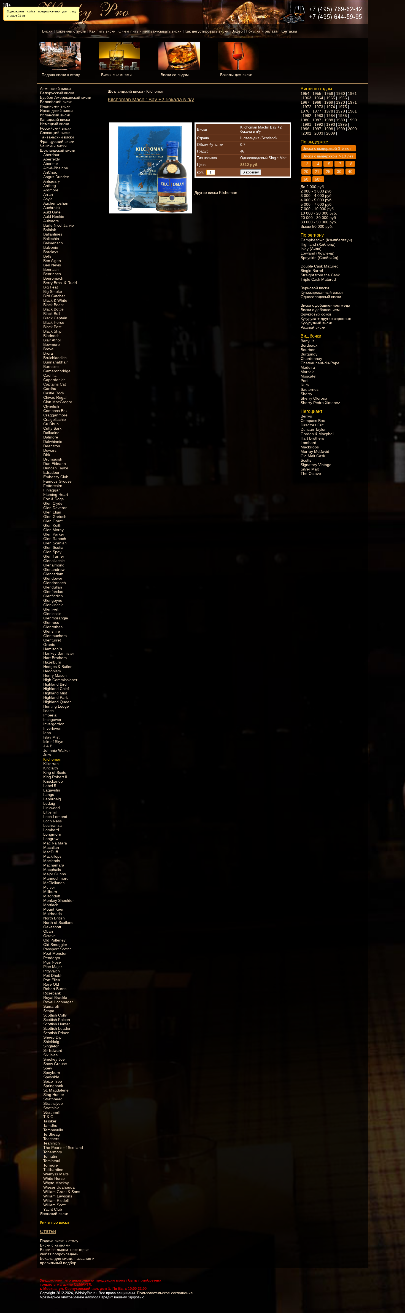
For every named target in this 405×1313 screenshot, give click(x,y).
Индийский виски (55, 106)
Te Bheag (51, 1134)
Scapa (48, 1011)
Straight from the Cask (320, 275)
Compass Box (55, 410)
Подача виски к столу (61, 75)
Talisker (49, 1121)
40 (350, 171)
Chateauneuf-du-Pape (320, 363)
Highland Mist (55, 693)
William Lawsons (57, 1196)
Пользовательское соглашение (165, 1293)
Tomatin (50, 1156)
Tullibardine (53, 1169)
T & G (48, 1116)
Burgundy (309, 354)
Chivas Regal (54, 397)
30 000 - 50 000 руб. (319, 222)
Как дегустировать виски (206, 31)
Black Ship (52, 331)
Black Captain (55, 318)
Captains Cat (54, 384)
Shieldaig (51, 1041)
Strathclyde (53, 1103)
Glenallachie (54, 560)
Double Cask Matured (320, 266)
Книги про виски (54, 1222)
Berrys (306, 416)
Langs (48, 794)
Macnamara (53, 865)
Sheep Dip (52, 1037)
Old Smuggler (55, 944)
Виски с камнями (116, 75)
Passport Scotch (57, 949)
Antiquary (51, 181)
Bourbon (308, 349)
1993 (330, 124)
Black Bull (51, 313)
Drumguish (52, 459)
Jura (47, 755)
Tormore (50, 1165)
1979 (340, 111)
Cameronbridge (57, 371)
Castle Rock (53, 393)
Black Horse (53, 322)
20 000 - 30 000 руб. (319, 217)
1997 (316, 129)
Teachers (51, 1138)
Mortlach (50, 905)
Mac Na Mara (55, 843)
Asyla (48, 199)
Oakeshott (52, 927)
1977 (316, 111)
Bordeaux (309, 345)
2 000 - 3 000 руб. (317, 191)
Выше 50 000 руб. (317, 226)
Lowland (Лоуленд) (317, 253)
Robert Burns (54, 988)
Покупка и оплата (261, 31)
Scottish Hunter (56, 1024)
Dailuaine (51, 432)
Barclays (50, 252)
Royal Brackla (55, 997)
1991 (307, 124)
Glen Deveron (55, 508)
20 (306, 171)
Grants (49, 644)
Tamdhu (50, 1125)
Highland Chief (56, 688)
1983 (318, 115)
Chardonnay (311, 358)
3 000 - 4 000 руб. (317, 195)
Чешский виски (53, 146)
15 (328, 164)
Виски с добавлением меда (325, 305)
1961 (352, 93)
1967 (305, 102)
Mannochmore (56, 878)
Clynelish (51, 406)
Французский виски (57, 141)
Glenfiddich (53, 596)
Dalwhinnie (52, 441)
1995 (342, 124)
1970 (340, 102)
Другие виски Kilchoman (216, 192)
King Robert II (55, 777)
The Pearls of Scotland (63, 1147)
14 (317, 164)
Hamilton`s (52, 649)
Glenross (51, 622)
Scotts (306, 460)
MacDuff (50, 852)
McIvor (49, 887)
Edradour (51, 472)
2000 (352, 129)
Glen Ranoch (54, 538)
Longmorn (52, 834)
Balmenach (53, 243)
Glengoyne (52, 600)
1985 (342, 115)
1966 (342, 98)
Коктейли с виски (71, 31)
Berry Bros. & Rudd (60, 282)
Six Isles (50, 1055)
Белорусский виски (57, 93)
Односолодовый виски (321, 297)
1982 (307, 115)
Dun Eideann (54, 463)
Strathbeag (53, 1099)
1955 (316, 93)
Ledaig (49, 803)
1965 (330, 98)
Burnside (51, 366)
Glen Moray (53, 530)
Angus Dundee (56, 177)
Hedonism (52, 671)
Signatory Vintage (316, 464)
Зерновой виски (315, 288)
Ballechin (51, 238)
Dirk (46, 455)
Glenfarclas (53, 591)
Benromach (53, 278)
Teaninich (51, 1143)
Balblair (49, 230)
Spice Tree (52, 1081)
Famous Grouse (57, 481)
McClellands (53, 883)
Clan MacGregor (57, 402)
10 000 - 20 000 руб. (319, 213)
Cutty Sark (52, 428)
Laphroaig (52, 799)
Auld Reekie (53, 216)
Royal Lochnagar (58, 1002)
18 (350, 164)
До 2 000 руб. (313, 186)
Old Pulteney (54, 940)
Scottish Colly (55, 1015)
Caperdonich (54, 380)
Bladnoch (51, 335)
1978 (328, 111)
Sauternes (309, 389)
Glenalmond (53, 565)
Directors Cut (312, 425)
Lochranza (52, 825)
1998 (328, 129)
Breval (48, 349)
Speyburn (51, 1072)
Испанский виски (55, 115)
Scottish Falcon (56, 1019)
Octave (49, 936)
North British (54, 918)
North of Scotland (58, 922)
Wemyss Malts (56, 1174)
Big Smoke (52, 291)
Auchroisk (51, 207)
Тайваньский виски (57, 137)
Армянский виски (55, 88)
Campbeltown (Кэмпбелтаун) (326, 240)
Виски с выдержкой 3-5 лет (327, 148)
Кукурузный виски (316, 323)
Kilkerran (51, 763)
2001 (307, 133)
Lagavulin (51, 790)
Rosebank (52, 993)
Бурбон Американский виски (65, 97)
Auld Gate (52, 212)
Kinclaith (50, 768)
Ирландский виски (56, 110)
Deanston (51, 446)
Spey (47, 1068)
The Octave (311, 473)
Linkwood (51, 808)
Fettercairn (52, 485)
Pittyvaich (51, 971)
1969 (328, 102)
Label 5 (49, 785)
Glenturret (52, 640)
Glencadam (53, 574)
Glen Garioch (54, 516)
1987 (316, 120)
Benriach (51, 269)
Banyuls (307, 341)
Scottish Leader (57, 1028)
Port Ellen (51, 980)
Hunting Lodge (56, 706)
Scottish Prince (56, 1033)
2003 (318, 133)
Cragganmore (55, 415)
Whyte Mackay (56, 1183)
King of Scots (54, 772)
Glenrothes (53, 627)
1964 (318, 98)
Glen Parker (53, 534)
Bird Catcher (54, 296)
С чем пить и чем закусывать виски (150, 31)
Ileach (48, 710)
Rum (305, 385)
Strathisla (51, 1108)
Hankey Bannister (58, 653)
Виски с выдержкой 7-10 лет (328, 156)
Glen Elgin (52, 512)
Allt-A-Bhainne (55, 168)
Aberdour (51, 155)
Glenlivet (50, 609)
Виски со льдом (175, 75)
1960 (340, 93)
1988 (328, 120)
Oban (48, 931)
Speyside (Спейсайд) (319, 257)
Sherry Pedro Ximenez (320, 402)
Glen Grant (53, 521)
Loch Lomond (55, 816)
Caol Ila (49, 375)
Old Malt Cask (313, 456)
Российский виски (56, 128)
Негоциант (311, 411)
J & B (47, 746)
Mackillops (52, 856)
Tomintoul (51, 1161)
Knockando (53, 781)
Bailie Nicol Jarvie (58, 225)
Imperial (50, 715)
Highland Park (55, 697)
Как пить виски (102, 31)
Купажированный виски (322, 292)
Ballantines (52, 234)
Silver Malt (310, 469)
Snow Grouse (55, 1063)
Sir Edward (52, 1050)
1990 (352, 120)
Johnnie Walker (56, 750)
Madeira (308, 367)
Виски (47, 31)
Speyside (51, 1077)
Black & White (55, 300)
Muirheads (52, 913)
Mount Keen (53, 909)
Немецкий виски (54, 124)
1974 (330, 107)
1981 (352, 111)
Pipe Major (52, 966)
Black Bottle (53, 309)
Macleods (51, 861)
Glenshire (51, 631)
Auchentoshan (55, 203)
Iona (47, 733)
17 (339, 164)
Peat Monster (55, 953)
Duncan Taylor (55, 468)
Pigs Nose (52, 962)
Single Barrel (312, 270)
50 (306, 179)
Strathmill (51, 1112)
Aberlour (50, 163)
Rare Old (51, 984)
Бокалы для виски (236, 75)
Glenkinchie (53, 605)
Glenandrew (53, 569)
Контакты (288, 31)
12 (306, 164)
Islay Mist (51, 737)
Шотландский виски (57, 150)
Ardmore (50, 190)
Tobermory (52, 1152)
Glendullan (52, 587)
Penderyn (51, 958)
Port (304, 380)
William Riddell (56, 1200)
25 (328, 171)
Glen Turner (53, 556)
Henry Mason (55, 675)
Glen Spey (52, 552)
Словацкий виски (55, 132)
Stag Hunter (53, 1094)
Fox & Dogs (53, 499)
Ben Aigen (52, 260)
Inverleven (52, 728)
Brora (48, 353)
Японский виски (54, 1214)
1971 (352, 102)
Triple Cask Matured (318, 279)
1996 (305, 129)
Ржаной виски (313, 327)
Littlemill (50, 812)
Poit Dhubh (53, 975)
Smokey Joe (54, 1059)
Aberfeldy (51, 159)
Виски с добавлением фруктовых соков (320, 311)
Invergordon (53, 724)
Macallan (51, 847)
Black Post (52, 327)
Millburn (50, 891)
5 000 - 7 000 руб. (317, 204)
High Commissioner (60, 680)
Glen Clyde (53, 503)
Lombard (51, 830)
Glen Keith (52, 525)
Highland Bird (55, 684)
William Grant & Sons (61, 1191)
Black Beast (53, 305)
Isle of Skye (53, 741)
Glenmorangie (55, 618)
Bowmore (51, 344)
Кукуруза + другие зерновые (326, 318)
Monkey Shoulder (58, 900)
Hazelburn (52, 662)
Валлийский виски (56, 102)
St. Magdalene (56, 1090)
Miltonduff (51, 896)
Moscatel (308, 376)
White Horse (54, 1178)
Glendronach (54, 583)
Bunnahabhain (56, 362)
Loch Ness (52, 821)
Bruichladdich (55, 357)
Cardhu (49, 388)
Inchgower (52, 719)
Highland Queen (57, 702)
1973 (318, 107)
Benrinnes (52, 274)
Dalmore (50, 437)
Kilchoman (52, 759)
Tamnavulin (53, 1130)
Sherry (306, 394)
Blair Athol (52, 340)
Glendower (52, 578)
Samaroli (51, 1006)
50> (318, 179)
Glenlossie (52, 613)
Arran (48, 194)
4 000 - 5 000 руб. (317, 200)
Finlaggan (52, 490)
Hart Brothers (55, 658)
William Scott (54, 1205)
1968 (316, 102)
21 (317, 171)
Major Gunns (54, 874)
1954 (305, 93)
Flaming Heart (55, 494)
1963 (307, 98)
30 (339, 171)
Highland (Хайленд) (318, 244)
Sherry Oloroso (314, 398)
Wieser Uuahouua (59, 1187)
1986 (305, 120)
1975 (342, 107)
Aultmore (51, 221)
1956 (328, 93)
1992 (318, 124)
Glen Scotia (53, 547)
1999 (340, 129)
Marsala (308, 372)
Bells (47, 256)
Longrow (50, 838)
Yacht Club (52, 1209)
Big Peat (50, 287)
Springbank (53, 1086)
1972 (307, 107)
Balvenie (50, 247)
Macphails (52, 869)
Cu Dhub (51, 424)
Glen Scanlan (55, 543)
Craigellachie (54, 419)
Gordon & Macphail (317, 434)
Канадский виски (55, 119)
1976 (305, 111)
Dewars (49, 450)
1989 (340, 120)
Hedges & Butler (57, 666)
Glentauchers (55, 635)
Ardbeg (49, 185)
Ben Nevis (52, 265)
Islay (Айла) (311, 249)
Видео (237, 31)
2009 (330, 133)
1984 (330, 115)
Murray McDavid (315, 451)
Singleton (51, 1046)
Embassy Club (55, 477)
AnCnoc (50, 172)
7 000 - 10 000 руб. (318, 209)
